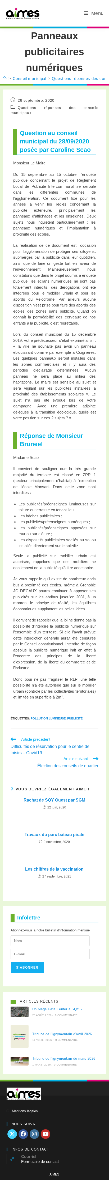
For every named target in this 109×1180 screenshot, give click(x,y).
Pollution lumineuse (48, 718)
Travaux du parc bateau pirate (54, 834)
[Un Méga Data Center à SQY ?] (20, 1012)
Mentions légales (25, 1111)
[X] (12, 1134)
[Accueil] (5, 78)
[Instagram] (34, 1134)
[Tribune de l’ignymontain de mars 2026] (20, 1061)
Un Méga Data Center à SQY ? (57, 1009)
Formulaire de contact (40, 1161)
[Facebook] (23, 1134)
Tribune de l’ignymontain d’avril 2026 (62, 1034)
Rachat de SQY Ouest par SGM (54, 800)
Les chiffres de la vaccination (54, 869)
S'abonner (27, 967)
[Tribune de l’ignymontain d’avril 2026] (20, 1036)
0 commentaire (66, 1015)
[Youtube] (45, 1134)
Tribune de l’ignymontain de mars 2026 (64, 1058)
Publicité (75, 718)
